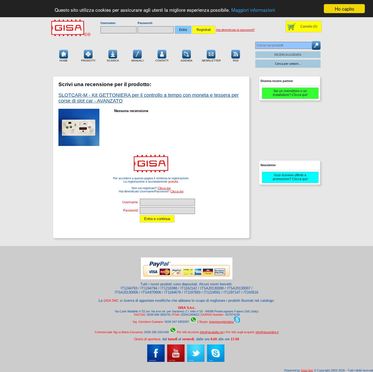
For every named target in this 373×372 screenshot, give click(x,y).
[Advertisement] (289, 133)
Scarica (113, 60)
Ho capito (344, 8)
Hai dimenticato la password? (235, 29)
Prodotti (88, 60)
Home (64, 60)
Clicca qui (164, 188)
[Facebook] (156, 360)
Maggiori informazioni (253, 10)
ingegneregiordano (221, 321)
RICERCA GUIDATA (287, 54)
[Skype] (215, 360)
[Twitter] (196, 360)
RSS (236, 60)
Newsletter (211, 60)
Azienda (186, 60)
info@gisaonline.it (267, 332)
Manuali (137, 60)
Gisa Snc (307, 370)
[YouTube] (176, 360)
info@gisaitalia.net (212, 332)
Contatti (161, 60)
